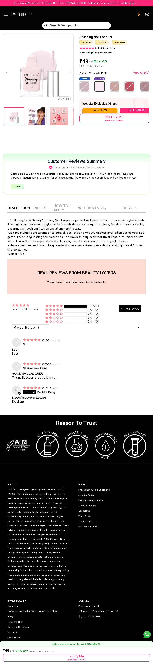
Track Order (85, 516)
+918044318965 (92, 616)
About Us (13, 606)
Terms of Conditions (19, 627)
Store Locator (85, 521)
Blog (10, 616)
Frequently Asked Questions (94, 489)
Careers (12, 632)
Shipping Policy (86, 495)
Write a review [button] (130, 309)
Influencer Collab (87, 526)
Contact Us (84, 510)
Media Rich (14, 637)
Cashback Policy (87, 505)
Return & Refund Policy (90, 500)
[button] (54, 306)
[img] (32, 340)
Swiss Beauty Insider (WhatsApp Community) (32, 611)
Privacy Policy (15, 621)
